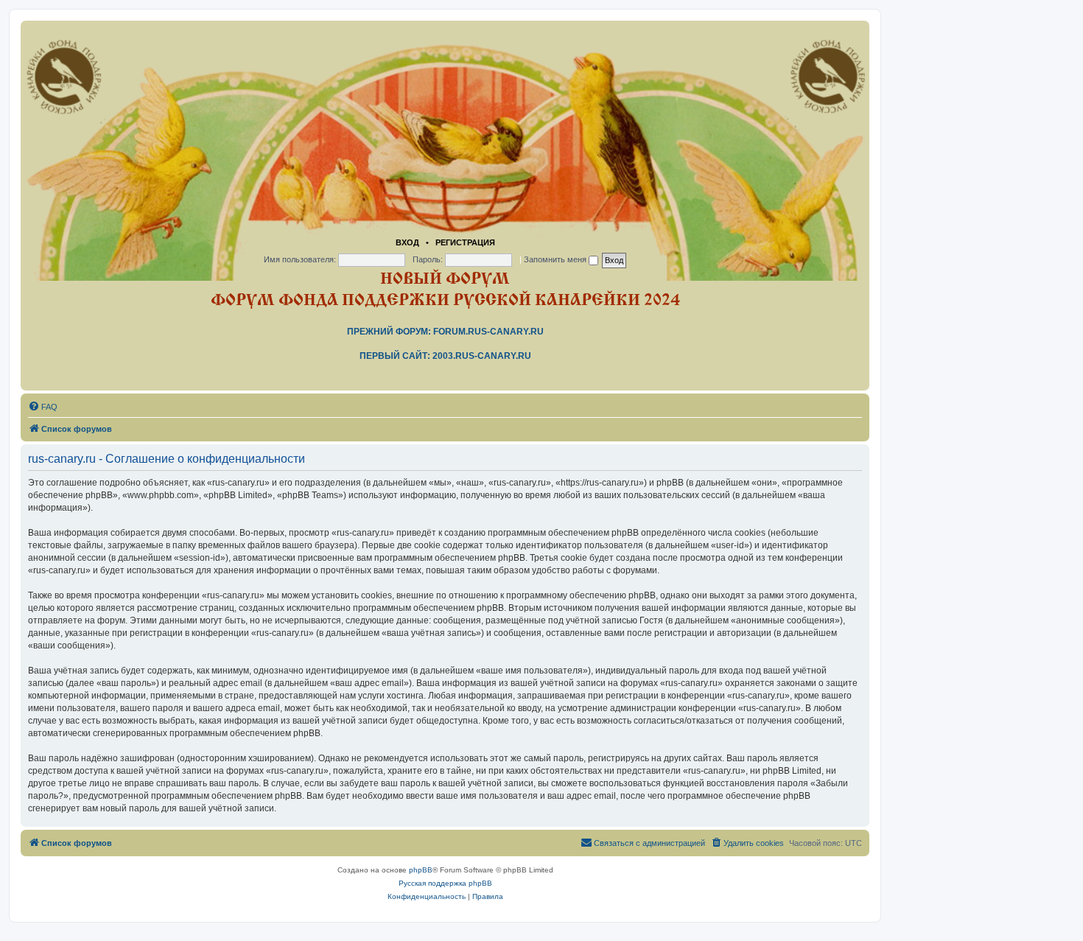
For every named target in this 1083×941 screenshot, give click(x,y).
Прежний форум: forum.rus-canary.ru (445, 331)
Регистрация (465, 242)
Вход (407, 242)
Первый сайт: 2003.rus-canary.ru (445, 355)
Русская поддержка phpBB (445, 883)
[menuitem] (42, 407)
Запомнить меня (556, 259)
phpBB (420, 870)
